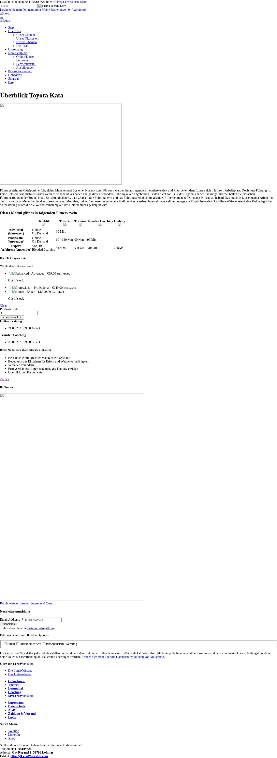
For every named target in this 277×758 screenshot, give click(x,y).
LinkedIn (14, 734)
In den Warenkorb (12, 317)
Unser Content (25, 34)
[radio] (142, 276)
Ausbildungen (25, 67)
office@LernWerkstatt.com (70, 1)
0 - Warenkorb (77, 9)
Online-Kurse (25, 56)
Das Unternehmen (19, 674)
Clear (3, 305)
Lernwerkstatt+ (26, 64)
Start (11, 27)
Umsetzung (15, 49)
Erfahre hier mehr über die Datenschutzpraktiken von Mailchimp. (123, 657)
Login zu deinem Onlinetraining (21, 9)
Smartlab (13, 78)
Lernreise (22, 60)
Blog (11, 82)
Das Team (22, 45)
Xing (11, 738)
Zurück (4, 379)
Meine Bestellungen (55, 9)
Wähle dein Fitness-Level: (16, 266)
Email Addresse (11, 619)
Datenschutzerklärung (41, 628)
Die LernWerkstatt (20, 670)
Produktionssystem (20, 71)
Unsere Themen (26, 42)
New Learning (17, 53)
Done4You (15, 75)
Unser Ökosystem (27, 38)
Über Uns (14, 31)
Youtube (13, 731)
